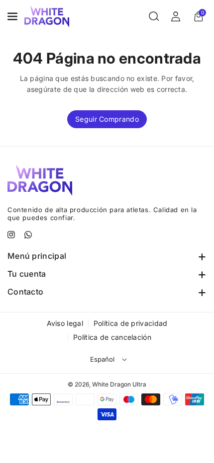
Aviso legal (65, 323)
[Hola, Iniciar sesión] (176, 16)
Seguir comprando (107, 119)
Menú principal (36, 256)
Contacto (25, 292)
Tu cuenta (26, 274)
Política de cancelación (112, 337)
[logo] (39, 179)
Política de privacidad (131, 323)
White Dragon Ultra (119, 384)
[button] (13, 16)
